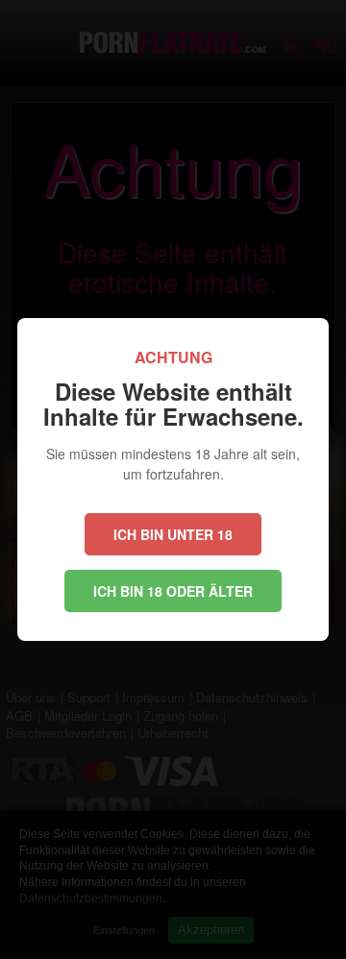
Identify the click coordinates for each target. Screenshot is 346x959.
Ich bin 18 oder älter (173, 591)
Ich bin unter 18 (173, 534)
